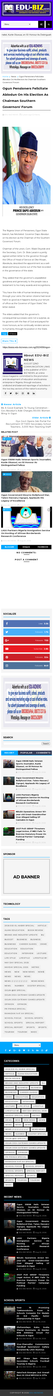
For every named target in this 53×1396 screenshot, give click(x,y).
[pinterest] (19, 1050)
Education (11, 949)
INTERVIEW (27, 953)
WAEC (34, 1032)
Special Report (35, 1023)
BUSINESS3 (10, 944)
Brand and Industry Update (21, 935)
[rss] (32, 1050)
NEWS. (8, 986)
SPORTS (42, 1027)
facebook (43, 547)
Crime (43, 944)
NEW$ (41, 972)
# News (12, 334)
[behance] (37, 1050)
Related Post (9, 432)
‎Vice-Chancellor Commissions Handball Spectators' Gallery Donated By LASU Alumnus (33, 1347)
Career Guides (28, 944)
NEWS (27, 976)
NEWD (8, 976)
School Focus (13, 1018)
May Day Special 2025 (17, 962)
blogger (9, 547)
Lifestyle (24, 958)
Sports (30, 1027)
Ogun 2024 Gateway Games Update (25, 995)
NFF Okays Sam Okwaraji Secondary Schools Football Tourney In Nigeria (33, 1361)
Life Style (10, 958)
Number (19, 986)
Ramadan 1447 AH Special (19, 1013)
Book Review (35, 930)
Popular (26, 753)
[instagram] (42, 1050)
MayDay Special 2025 (16, 967)
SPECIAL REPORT (14, 1027)
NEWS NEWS (37, 981)
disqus (26, 547)
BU (42, 935)
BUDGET (9, 939)
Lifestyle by (40, 958)
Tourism (9, 1032)
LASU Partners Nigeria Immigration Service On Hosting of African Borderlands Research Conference (25, 533)
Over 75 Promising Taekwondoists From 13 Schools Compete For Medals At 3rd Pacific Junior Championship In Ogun (33, 1313)
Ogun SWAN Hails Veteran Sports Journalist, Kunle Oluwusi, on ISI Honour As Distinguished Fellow (26, 462)
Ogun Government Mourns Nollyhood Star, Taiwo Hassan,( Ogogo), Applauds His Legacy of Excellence (25, 498)
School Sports (34, 1018)
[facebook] (5, 1050)
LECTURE (42, 953)
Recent (9, 753)
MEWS (8, 972)
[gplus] (15, 1050)
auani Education (14, 930)
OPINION (22, 1004)
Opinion (9, 1004)
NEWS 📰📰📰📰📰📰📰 (16, 981)
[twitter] (9, 1050)
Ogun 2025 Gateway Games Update (25, 999)
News (13, 76)
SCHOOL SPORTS (14, 1023)
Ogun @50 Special (15, 990)
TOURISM (22, 1032)
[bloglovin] (24, 1050)
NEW (17, 972)
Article (42, 926)
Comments (43, 753)
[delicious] (46, 1050)
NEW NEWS (28, 972)
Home (5, 76)
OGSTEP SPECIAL (36, 986)
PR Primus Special (15, 1009)
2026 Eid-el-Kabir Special (19, 926)
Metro (35, 967)
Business (22, 939)
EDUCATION (27, 949)
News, (37, 114)
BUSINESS (36, 939)
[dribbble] (28, 1050)
